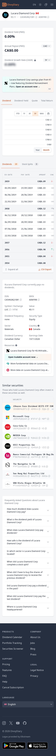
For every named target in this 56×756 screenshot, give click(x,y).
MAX (42, 113)
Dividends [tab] (9, 164)
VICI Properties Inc (24, 444)
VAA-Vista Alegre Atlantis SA (29, 482)
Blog (32, 648)
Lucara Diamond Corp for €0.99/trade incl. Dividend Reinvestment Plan (29, 350)
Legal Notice (37, 670)
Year (38, 150)
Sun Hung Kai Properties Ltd (28, 473)
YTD (18, 113)
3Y (30, 113)
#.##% (10, 64)
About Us (35, 637)
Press (33, 654)
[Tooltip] (38, 326)
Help (4, 681)
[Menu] (52, 5)
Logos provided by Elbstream (16, 736)
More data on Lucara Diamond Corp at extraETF (29, 370)
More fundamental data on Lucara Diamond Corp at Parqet (29, 363)
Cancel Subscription (13, 687)
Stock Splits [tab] (29, 164)
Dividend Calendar (12, 637)
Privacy (34, 675)
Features (7, 670)
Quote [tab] (35, 100)
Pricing (6, 664)
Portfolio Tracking (12, 643)
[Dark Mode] (40, 4)
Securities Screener (12, 648)
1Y (24, 113)
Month (46, 150)
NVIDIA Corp (19, 435)
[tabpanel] (28, 132)
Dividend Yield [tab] (21, 100)
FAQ (4, 675)
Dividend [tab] (6, 100)
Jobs (32, 643)
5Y (35, 113)
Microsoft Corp (21, 416)
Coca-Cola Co (20, 425)
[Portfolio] (46, 4)
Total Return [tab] (47, 100)
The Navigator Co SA (24, 463)
